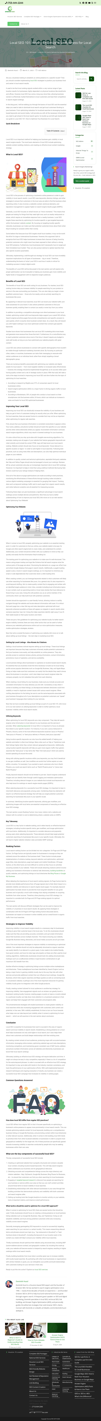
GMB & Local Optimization (80, 159)
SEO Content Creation (37, 1387)
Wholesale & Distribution (56, 1384)
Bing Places (54, 873)
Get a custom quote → (83, 181)
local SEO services (41, 1270)
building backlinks (56, 871)
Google (78, 146)
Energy (54, 1365)
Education (55, 1374)
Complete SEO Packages (38, 1354)
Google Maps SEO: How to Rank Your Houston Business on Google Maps (84, 1377)
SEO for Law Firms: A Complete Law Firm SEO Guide (83, 1360)
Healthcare (66, 1368)
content (28, 223)
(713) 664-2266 (37, 1407)
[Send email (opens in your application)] (95, 3)
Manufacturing (67, 1382)
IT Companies (66, 1365)
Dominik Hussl (13, 70)
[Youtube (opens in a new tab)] (89, 3)
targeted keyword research (25, 1180)
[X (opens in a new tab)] (80, 3)
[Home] (27, 52)
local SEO (33, 81)
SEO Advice (42, 70)
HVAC (54, 1389)
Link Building (34, 1383)
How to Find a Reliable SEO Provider (36, 1341)
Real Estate (55, 1362)
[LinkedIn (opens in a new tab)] (86, 3)
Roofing (64, 1374)
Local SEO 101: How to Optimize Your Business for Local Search (56, 52)
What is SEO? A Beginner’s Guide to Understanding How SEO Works (15, 1341)
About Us (32, 1391)
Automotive (66, 1362)
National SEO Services (37, 1358)
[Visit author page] (9, 1284)
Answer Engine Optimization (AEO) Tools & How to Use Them (57, 1338)
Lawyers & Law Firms (55, 1357)
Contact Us (33, 1395)
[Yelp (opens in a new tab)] (92, 3)
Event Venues (66, 1377)
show (62, 131)
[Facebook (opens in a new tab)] (83, 3)
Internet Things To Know (82, 152)
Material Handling (55, 1395)
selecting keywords (23, 726)
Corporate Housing (65, 1390)
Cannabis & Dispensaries (66, 1357)
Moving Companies (55, 1369)
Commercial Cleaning (56, 1378)
